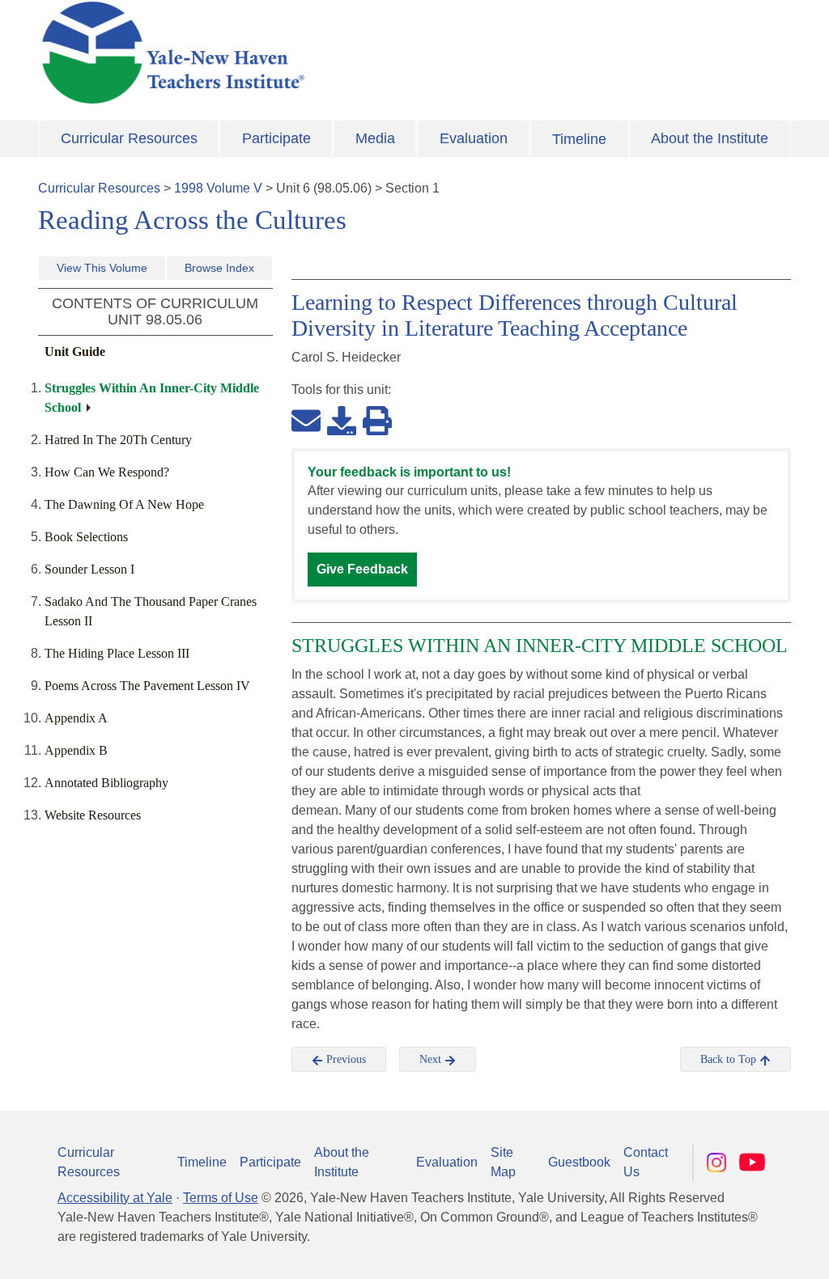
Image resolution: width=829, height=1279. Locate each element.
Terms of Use (220, 1198)
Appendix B (76, 750)
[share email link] (306, 420)
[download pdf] (341, 420)
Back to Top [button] (729, 1059)
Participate (276, 138)
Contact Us (645, 1162)
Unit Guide (75, 351)
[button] (736, 1251)
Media (375, 138)
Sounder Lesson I (89, 569)
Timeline (579, 139)
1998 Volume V (218, 188)
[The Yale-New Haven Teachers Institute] (285, 52)
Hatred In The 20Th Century (118, 440)
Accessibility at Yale (114, 1198)
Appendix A (76, 718)
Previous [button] (344, 1059)
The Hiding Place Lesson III (117, 653)
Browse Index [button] (219, 267)
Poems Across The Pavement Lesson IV (147, 685)
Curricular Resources (129, 138)
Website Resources (93, 815)
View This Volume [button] (102, 267)
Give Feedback (362, 569)
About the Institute (709, 138)
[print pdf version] (377, 420)
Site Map (503, 1162)
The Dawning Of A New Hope (124, 504)
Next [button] (431, 1059)
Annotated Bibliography (106, 783)
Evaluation (474, 138)
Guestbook (579, 1162)
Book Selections (86, 537)
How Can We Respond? (107, 472)
